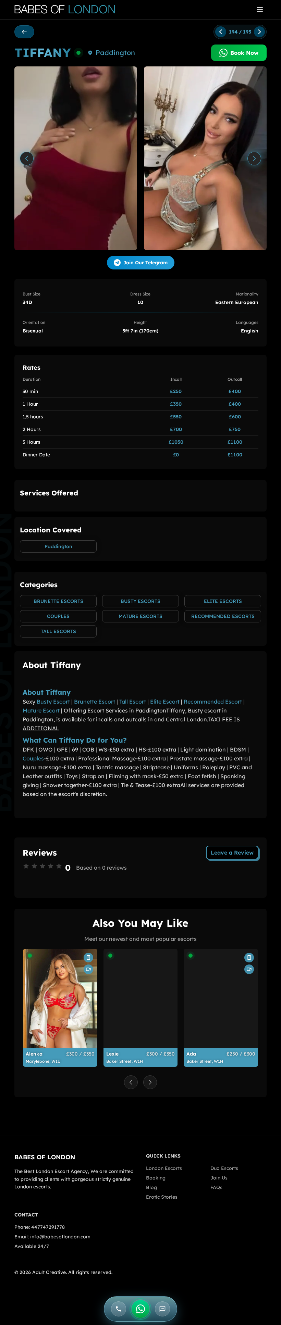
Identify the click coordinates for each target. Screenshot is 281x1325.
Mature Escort (41, 710)
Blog (151, 1187)
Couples (33, 758)
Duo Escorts (224, 1168)
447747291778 (48, 1227)
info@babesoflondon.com (60, 1237)
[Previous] (27, 158)
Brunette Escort (94, 701)
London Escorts (164, 1168)
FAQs (216, 1187)
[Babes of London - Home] (68, 9)
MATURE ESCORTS (140, 616)
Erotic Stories (162, 1197)
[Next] (254, 158)
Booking (156, 1178)
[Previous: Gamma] (220, 31)
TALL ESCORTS (58, 631)
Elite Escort (165, 701)
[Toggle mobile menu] (260, 9)
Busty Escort (53, 701)
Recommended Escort (213, 701)
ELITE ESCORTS (223, 601)
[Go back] (24, 31)
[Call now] (118, 1308)
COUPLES (58, 616)
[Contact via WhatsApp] (140, 1309)
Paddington (115, 52)
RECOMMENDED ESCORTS (223, 616)
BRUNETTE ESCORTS (58, 601)
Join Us (219, 1178)
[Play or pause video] (75, 158)
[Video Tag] (88, 969)
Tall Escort (132, 701)
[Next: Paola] (259, 31)
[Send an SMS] (162, 1308)
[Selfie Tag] (88, 957)
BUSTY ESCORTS (140, 601)
